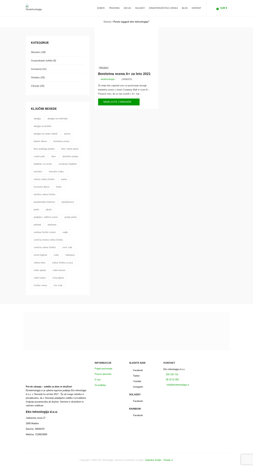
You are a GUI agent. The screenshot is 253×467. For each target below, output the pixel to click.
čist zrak (58, 285)
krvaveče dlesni (41, 187)
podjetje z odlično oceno (46, 217)
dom (53, 156)
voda (56, 255)
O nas (98, 379)
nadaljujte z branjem (117, 102)
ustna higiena (40, 255)
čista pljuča (58, 277)
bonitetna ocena (61, 141)
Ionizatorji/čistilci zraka (163, 8)
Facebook (138, 370)
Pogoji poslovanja (103, 368)
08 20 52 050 (172, 379)
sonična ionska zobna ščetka (48, 239)
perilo (36, 209)
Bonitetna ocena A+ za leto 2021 (124, 74)
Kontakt (196, 8)
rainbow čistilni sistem (45, 232)
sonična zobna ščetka (45, 247)
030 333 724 (171, 374)
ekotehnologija (108, 79)
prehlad (37, 224)
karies (64, 179)
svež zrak (67, 247)
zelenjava (70, 255)
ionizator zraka (56, 171)
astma (67, 133)
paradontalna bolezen (44, 202)
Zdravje (35, 85)
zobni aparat (40, 270)
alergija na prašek (42, 126)
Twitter (136, 375)
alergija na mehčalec (58, 118)
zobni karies (40, 277)
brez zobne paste (69, 149)
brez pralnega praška (44, 149)
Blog (185, 8)
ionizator (38, 171)
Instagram (138, 386)
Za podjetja (100, 385)
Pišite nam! (126, 347)
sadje (65, 232)
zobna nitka (39, 262)
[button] (221, 8)
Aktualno (103, 68)
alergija (37, 118)
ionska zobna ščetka (44, 179)
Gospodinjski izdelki (41, 60)
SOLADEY (140, 8)
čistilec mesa (40, 285)
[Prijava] (212, 8)
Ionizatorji (36, 69)
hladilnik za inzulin (43, 164)
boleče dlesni (40, 141)
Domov (101, 8)
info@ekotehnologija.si (177, 384)
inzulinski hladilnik (68, 164)
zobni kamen (59, 270)
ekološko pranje (70, 156)
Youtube (137, 381)
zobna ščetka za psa (62, 262)
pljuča (49, 209)
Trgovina (114, 8)
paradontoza (68, 202)
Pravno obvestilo (103, 374)
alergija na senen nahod (45, 133)
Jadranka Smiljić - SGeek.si (159, 460)
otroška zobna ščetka (44, 194)
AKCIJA (127, 8)
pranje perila (71, 217)
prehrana (52, 224)
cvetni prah (39, 156)
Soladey (35, 77)
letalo (58, 187)
